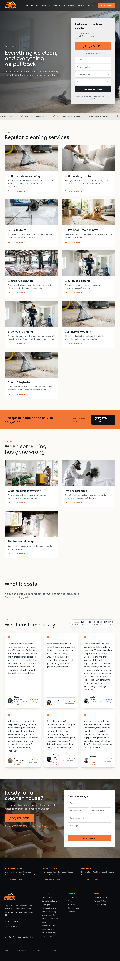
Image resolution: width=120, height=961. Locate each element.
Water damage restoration (24, 490)
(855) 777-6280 (106, 5)
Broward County (50, 868)
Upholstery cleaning (50, 901)
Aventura (8, 875)
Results (81, 5)
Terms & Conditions (102, 897)
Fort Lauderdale (49, 872)
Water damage (48, 929)
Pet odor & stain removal (83, 230)
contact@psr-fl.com (38, 826)
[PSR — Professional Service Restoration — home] (11, 5)
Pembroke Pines (49, 875)
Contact (90, 5)
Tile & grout (18, 230)
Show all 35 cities (14, 879)
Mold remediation (76, 490)
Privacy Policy (100, 901)
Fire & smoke (47, 936)
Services (29, 5)
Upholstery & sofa (79, 176)
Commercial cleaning (78, 331)
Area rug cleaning (22, 280)
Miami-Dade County (13, 868)
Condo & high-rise (19, 382)
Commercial (41, 5)
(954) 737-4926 (20, 826)
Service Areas (68, 5)
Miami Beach (16, 872)
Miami (7, 872)
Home (7, 46)
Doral (16, 875)
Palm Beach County (90, 868)
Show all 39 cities (90, 879)
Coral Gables (28, 872)
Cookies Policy (100, 904)
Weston (71, 872)
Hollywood (62, 872)
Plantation (62, 875)
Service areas (73, 908)
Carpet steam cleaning (25, 176)
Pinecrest (31, 875)
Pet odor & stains (49, 908)
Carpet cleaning (48, 897)
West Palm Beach (100, 872)
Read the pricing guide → (18, 597)
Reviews (71, 904)
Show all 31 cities (52, 879)
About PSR (72, 897)
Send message (89, 838)
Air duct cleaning (79, 280)
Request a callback (93, 89)
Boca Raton (86, 872)
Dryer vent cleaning (20, 331)
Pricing (71, 901)
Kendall (22, 875)
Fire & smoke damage (21, 541)
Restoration (54, 5)
